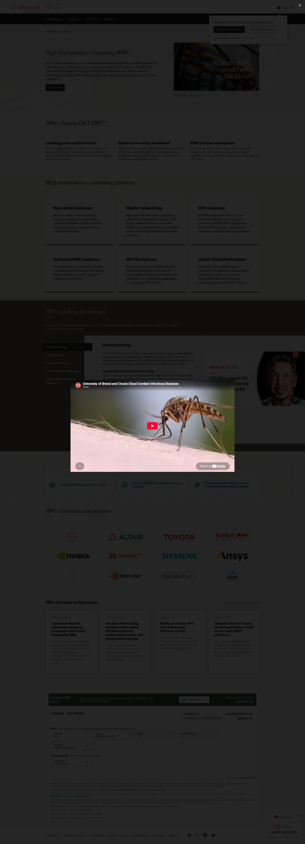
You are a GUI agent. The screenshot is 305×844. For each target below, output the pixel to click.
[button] (300, 5)
